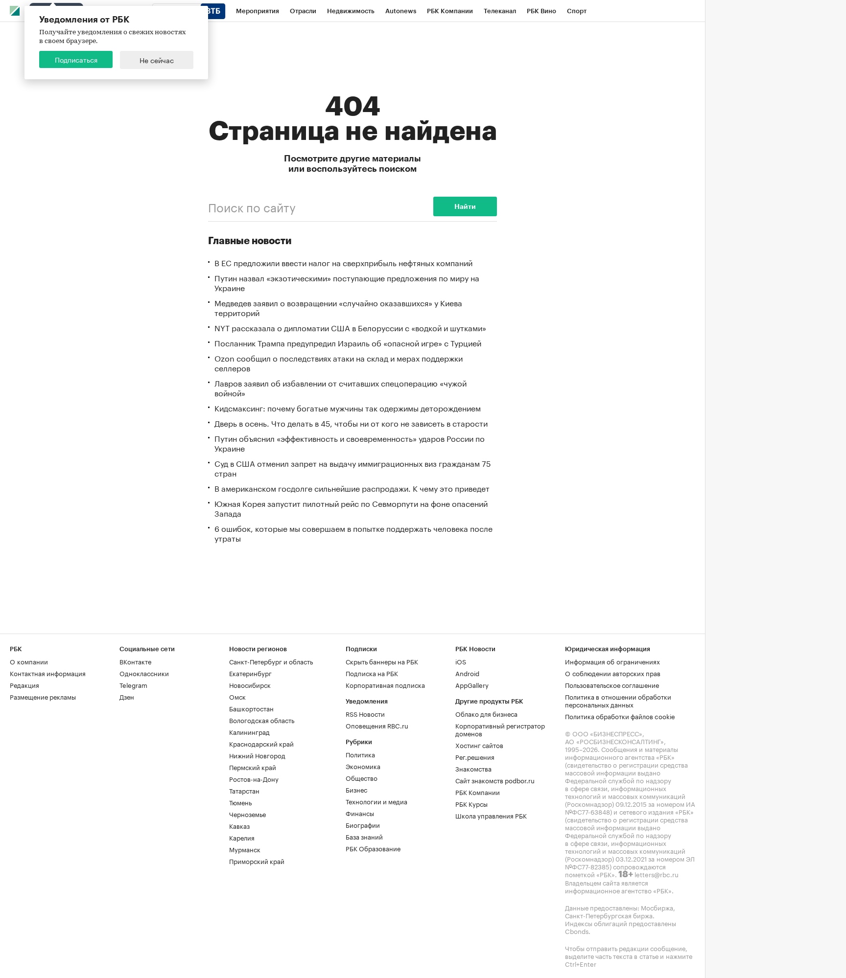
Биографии (363, 824)
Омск (237, 696)
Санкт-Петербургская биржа (609, 915)
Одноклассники (144, 673)
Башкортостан (251, 708)
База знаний (364, 836)
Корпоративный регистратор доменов (500, 729)
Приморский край (256, 860)
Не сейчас (157, 59)
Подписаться (76, 59)
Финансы (360, 813)
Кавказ (239, 825)
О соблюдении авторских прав (612, 673)
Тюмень (240, 802)
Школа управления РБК (491, 815)
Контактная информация (48, 673)
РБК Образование (373, 848)
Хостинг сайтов (479, 745)
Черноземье (247, 814)
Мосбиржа (657, 907)
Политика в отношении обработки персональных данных (618, 700)
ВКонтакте (135, 661)
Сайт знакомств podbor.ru (495, 780)
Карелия (242, 837)
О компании (29, 661)
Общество (361, 777)
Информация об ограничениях (612, 661)
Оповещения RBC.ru (377, 725)
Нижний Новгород (257, 755)
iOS (460, 661)
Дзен (126, 696)
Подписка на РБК (372, 673)
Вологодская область (261, 720)
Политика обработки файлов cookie (620, 716)
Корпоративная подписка (385, 684)
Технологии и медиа (376, 801)
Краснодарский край (261, 743)
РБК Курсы (471, 803)
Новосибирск (250, 684)
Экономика (363, 766)
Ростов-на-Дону (254, 778)
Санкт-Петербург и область (271, 661)
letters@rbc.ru (656, 874)
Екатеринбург (250, 673)
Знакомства (473, 768)
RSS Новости (365, 713)
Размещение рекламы (43, 696)
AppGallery (472, 684)
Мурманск (244, 849)
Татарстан (244, 790)
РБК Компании (477, 791)
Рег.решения (474, 756)
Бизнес (356, 789)
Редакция (24, 684)
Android (467, 673)
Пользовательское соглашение (612, 684)
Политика (360, 754)
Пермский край (252, 767)
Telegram (133, 684)
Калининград (249, 731)
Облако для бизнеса (486, 713)
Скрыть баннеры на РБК (382, 661)
